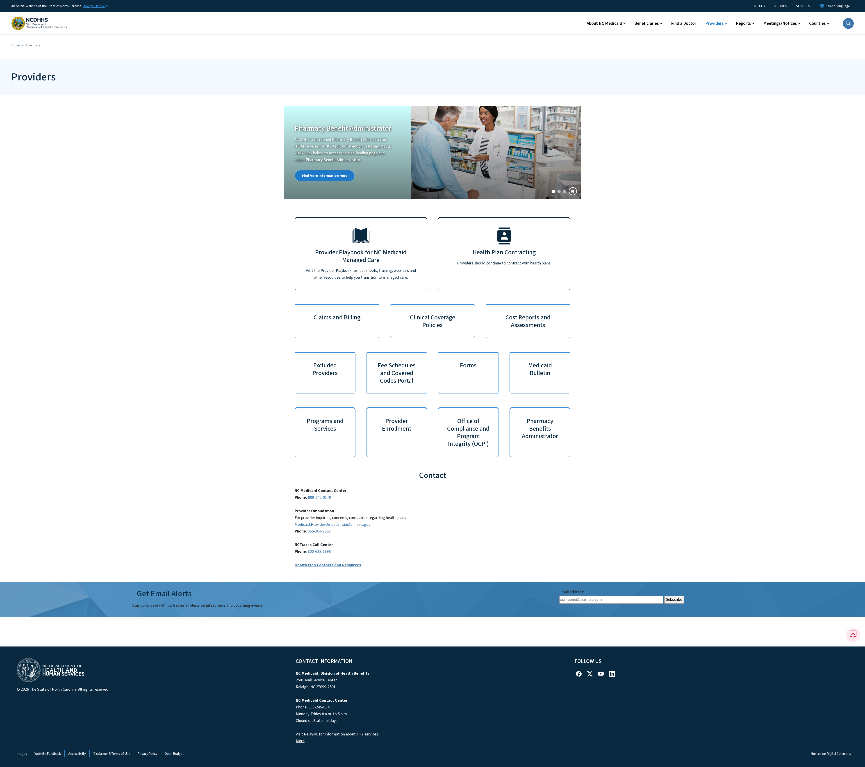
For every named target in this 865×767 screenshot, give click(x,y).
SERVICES (803, 6)
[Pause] (572, 191)
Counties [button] (817, 23)
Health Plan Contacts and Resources (328, 565)
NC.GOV (759, 6)
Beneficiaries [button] (646, 23)
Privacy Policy (147, 753)
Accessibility (77, 753)
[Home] (39, 18)
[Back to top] (853, 635)
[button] (848, 23)
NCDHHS (780, 6)
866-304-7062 (320, 531)
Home (15, 45)
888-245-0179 (319, 497)
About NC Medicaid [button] (604, 23)
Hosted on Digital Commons (831, 753)
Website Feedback (47, 753)
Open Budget (174, 753)
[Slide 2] (564, 191)
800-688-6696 (320, 551)
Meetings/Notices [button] (780, 23)
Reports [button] (743, 23)
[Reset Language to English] (822, 6)
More (300, 741)
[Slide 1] (559, 191)
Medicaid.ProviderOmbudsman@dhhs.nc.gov (332, 524)
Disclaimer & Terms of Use (111, 753)
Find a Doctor (683, 23)
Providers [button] (714, 23)
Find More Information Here (324, 175)
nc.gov (22, 753)
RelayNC (311, 734)
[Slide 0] (553, 191)
